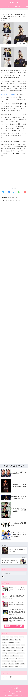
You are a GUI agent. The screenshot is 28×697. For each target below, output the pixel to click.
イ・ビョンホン (12, 653)
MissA (23, 645)
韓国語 (15, 6)
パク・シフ (20, 661)
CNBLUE (11, 639)
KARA (13, 645)
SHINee (7, 647)
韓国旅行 (14, 693)
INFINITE (17, 642)
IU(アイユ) (9, 200)
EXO (16, 639)
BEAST (15, 637)
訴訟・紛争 (11, 666)
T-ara (3, 650)
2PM (11, 637)
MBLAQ (18, 645)
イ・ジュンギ (20, 650)
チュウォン (21, 658)
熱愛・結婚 (4, 666)
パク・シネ (13, 661)
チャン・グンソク (18, 200)
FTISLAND (4, 642)
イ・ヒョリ (4, 653)
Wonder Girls (9, 650)
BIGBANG (21, 637)
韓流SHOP (9, 6)
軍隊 (21, 666)
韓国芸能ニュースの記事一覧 (13, 626)
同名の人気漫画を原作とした (9, 94)
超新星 (16, 666)
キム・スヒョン (5, 655)
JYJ (9, 645)
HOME (15, 688)
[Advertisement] (14, 268)
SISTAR (12, 647)
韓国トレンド (21, 6)
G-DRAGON (11, 642)
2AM (3, 637)
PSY (3, 647)
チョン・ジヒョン (6, 661)
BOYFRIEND (5, 639)
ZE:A (15, 650)
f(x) (19, 639)
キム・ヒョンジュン (15, 655)
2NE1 (7, 637)
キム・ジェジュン (20, 653)
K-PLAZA (14, 2)
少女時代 (17, 663)
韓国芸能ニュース (12, 197)
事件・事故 (11, 663)
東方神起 (22, 663)
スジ (21, 655)
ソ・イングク (5, 658)
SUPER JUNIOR (19, 647)
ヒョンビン (4, 663)
